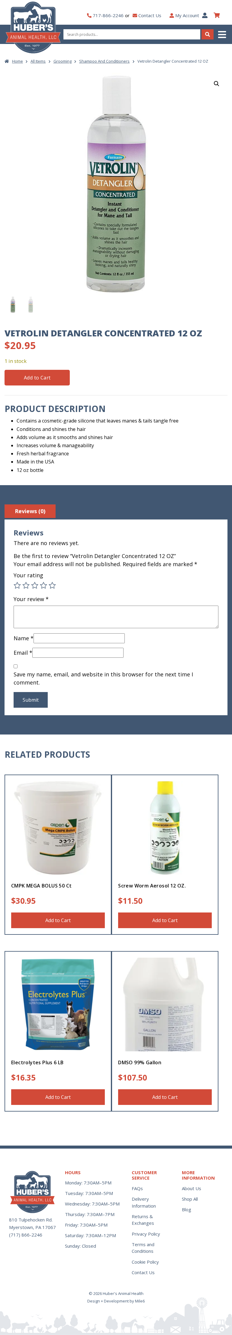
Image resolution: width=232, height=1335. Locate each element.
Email (23, 652)
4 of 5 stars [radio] (43, 585)
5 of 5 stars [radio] (52, 585)
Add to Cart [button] (58, 920)
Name (24, 638)
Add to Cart (37, 377)
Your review (31, 599)
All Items (38, 61)
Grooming (62, 61)
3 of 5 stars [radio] (34, 585)
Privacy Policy (146, 1234)
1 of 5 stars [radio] (17, 585)
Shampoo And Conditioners (104, 61)
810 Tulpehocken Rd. (31, 1220)
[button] (222, 34)
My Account (187, 15)
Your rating (28, 575)
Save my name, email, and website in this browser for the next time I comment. (103, 678)
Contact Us (149, 15)
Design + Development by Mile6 (116, 1301)
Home (17, 61)
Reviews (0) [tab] (30, 511)
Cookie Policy (145, 1262)
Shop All (190, 1199)
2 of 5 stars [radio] (26, 585)
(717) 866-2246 (25, 1235)
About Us (191, 1188)
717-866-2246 (108, 15)
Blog (186, 1209)
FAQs (137, 1188)
